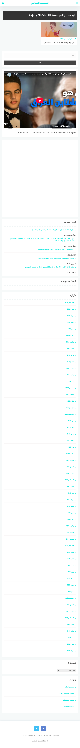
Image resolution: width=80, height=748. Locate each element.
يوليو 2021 (70, 552)
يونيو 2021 (70, 559)
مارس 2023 (70, 434)
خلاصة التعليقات (68, 700)
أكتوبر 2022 (70, 467)
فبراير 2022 (70, 506)
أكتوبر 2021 (70, 532)
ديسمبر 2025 (69, 335)
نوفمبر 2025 (70, 342)
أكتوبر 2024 (70, 362)
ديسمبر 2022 (69, 454)
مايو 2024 (71, 381)
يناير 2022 (71, 513)
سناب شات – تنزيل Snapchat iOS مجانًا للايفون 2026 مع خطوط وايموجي (49, 267)
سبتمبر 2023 (70, 408)
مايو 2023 (71, 421)
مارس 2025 (70, 355)
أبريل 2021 (71, 572)
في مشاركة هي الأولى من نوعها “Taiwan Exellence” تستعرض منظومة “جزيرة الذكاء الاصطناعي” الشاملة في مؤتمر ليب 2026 (42, 240)
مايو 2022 (71, 493)
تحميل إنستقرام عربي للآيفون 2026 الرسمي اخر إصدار (56, 258)
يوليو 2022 (70, 487)
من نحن (39, 735)
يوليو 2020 (70, 624)
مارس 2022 (70, 500)
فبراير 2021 (70, 585)
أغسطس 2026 (69, 303)
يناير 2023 (71, 447)
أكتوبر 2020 (70, 605)
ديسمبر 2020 (69, 598)
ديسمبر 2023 (69, 388)
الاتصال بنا (47, 735)
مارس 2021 (70, 579)
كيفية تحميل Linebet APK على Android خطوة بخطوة (56, 250)
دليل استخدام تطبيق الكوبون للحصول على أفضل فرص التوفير (53, 230)
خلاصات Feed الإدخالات (66, 694)
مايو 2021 (71, 565)
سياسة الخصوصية (29, 735)
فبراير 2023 (70, 441)
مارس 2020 (70, 651)
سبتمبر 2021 (70, 539)
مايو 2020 (71, 638)
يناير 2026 (71, 329)
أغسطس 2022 (69, 480)
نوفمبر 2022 (70, 460)
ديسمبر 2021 (70, 519)
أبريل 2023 (70, 427)
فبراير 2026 (70, 322)
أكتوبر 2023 (70, 401)
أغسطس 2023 (69, 414)
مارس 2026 (70, 316)
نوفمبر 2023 (70, 395)
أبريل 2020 (70, 644)
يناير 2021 (71, 592)
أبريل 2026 (70, 309)
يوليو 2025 (70, 349)
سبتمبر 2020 (70, 611)
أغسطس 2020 (69, 618)
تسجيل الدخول (69, 687)
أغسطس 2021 (69, 546)
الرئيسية (56, 735)
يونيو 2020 (70, 631)
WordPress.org (69, 707)
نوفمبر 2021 (70, 526)
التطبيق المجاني (40, 3)
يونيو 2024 (70, 375)
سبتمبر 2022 (70, 473)
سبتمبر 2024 (70, 368)
